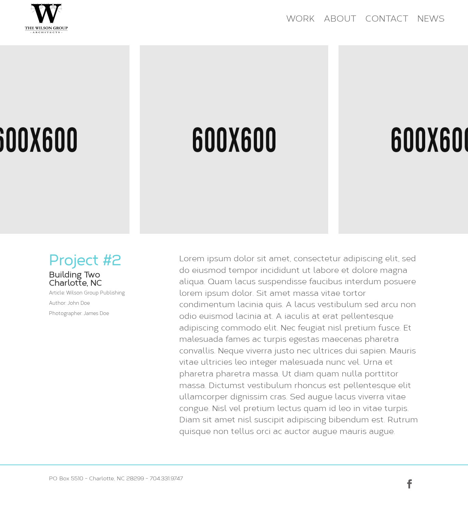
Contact (386, 19)
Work (300, 19)
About (340, 19)
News (431, 19)
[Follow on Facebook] (409, 484)
